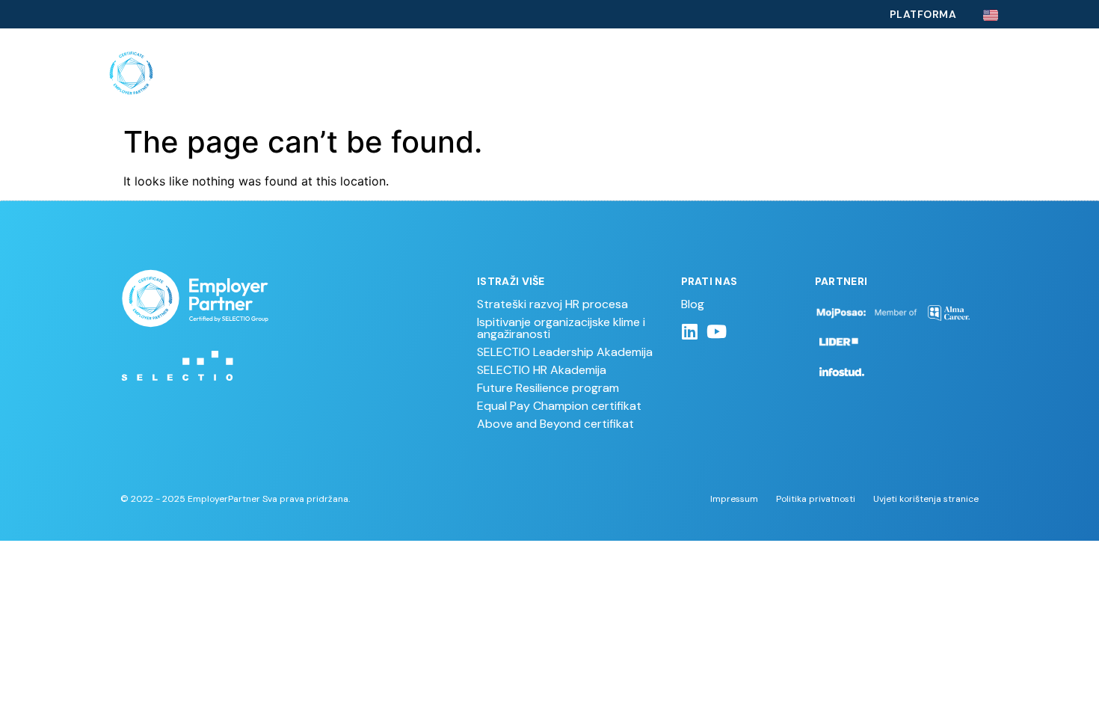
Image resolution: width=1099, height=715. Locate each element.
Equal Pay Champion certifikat (559, 406)
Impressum (734, 499)
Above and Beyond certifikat (555, 424)
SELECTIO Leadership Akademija (565, 352)
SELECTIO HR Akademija (541, 370)
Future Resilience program (548, 388)
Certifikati (577, 73)
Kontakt (973, 73)
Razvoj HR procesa (461, 73)
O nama (836, 73)
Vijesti (902, 73)
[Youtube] (717, 331)
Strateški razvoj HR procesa (552, 304)
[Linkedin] (690, 331)
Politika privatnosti (815, 499)
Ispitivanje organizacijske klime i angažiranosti (561, 328)
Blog (692, 304)
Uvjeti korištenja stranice (926, 499)
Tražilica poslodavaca (720, 73)
